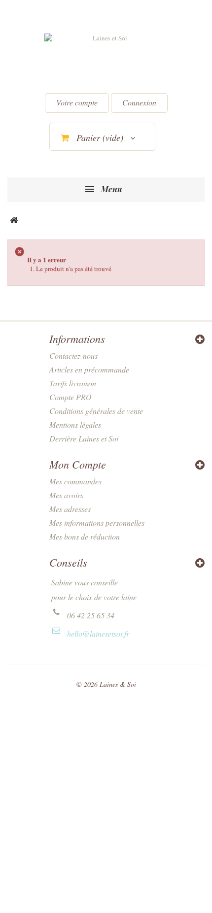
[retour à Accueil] (13, 221)
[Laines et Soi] (106, 60)
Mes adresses (70, 509)
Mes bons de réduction (84, 536)
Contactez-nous (73, 355)
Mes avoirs (66, 495)
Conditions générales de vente (96, 411)
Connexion (139, 102)
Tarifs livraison (72, 383)
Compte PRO (70, 397)
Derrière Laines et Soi (83, 438)
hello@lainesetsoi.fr (98, 633)
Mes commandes (75, 481)
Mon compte (77, 464)
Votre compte (77, 102)
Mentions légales (75, 424)
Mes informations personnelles (96, 522)
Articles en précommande (89, 369)
